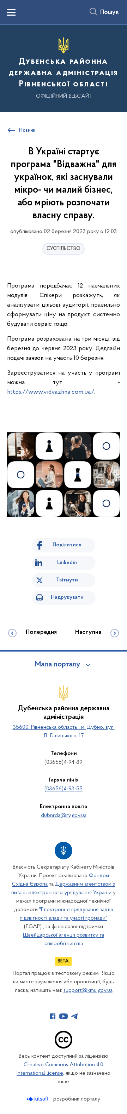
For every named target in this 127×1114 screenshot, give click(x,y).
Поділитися (67, 545)
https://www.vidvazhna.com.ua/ (50, 392)
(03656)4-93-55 (63, 789)
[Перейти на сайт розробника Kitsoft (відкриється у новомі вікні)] (38, 1099)
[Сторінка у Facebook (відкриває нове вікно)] (52, 1016)
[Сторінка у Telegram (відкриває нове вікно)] (74, 1016)
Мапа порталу (57, 665)
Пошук (109, 12)
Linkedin (67, 562)
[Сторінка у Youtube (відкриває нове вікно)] (63, 1016)
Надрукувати (67, 597)
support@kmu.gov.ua (88, 990)
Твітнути (67, 580)
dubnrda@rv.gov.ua (63, 815)
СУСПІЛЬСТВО (63, 248)
